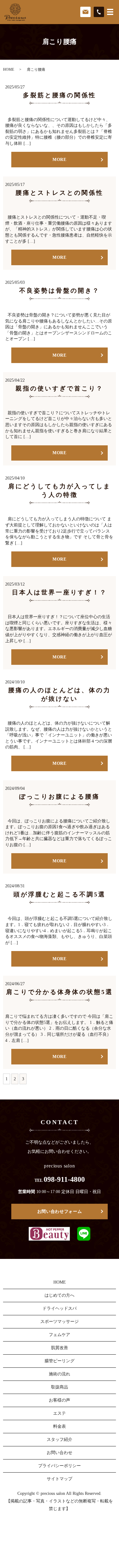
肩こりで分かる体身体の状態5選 (59, 992)
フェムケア (59, 1334)
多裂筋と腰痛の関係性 (59, 95)
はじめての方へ (59, 1295)
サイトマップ (59, 1479)
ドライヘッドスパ (59, 1308)
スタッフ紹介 (59, 1439)
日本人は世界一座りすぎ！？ (59, 592)
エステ (59, 1413)
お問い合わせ (59, 1452)
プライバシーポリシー (59, 1465)
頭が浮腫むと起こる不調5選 (59, 894)
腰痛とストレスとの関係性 (59, 192)
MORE (59, 159)
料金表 (59, 1426)
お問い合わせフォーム (59, 1211)
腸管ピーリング (59, 1361)
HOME (8, 69)
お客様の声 (59, 1400)
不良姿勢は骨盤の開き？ (59, 290)
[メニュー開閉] (110, 12)
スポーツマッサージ (59, 1321)
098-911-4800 (64, 1179)
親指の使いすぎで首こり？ (59, 388)
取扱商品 (59, 1387)
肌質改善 (59, 1347)
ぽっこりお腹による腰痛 (59, 796)
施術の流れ (59, 1374)
